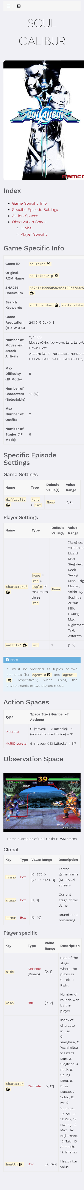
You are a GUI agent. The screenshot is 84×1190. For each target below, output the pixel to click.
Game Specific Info (29, 203)
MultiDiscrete (15, 743)
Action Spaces (25, 216)
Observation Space (29, 222)
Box (23, 877)
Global (27, 228)
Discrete (12, 732)
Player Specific (34, 234)
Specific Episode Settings (35, 209)
